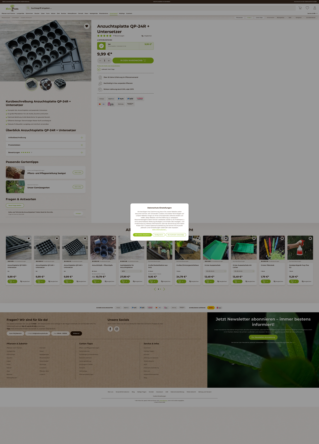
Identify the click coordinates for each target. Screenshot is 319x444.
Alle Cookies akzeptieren (142, 235)
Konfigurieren (159, 235)
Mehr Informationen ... (159, 229)
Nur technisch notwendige (176, 235)
